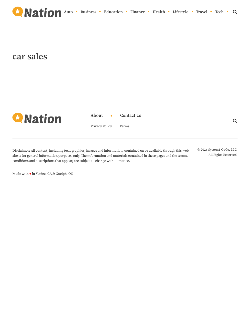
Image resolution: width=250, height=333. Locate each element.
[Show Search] (235, 12)
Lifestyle (180, 12)
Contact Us (130, 115)
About (97, 115)
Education (113, 12)
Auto (68, 12)
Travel (201, 12)
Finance (137, 12)
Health (159, 12)
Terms (124, 126)
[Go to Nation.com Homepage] (36, 12)
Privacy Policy (101, 126)
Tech (219, 12)
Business (88, 12)
